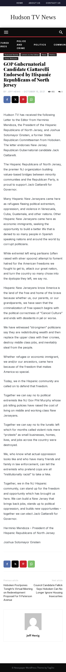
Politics (40, 44)
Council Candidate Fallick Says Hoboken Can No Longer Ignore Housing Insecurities (48, 591)
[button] (61, 32)
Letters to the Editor (30, 54)
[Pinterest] (23, 99)
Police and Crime (21, 45)
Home (20, 3)
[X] (15, 99)
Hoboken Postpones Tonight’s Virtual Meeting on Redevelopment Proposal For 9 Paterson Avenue (18, 592)
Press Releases (11, 58)
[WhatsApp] (31, 99)
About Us (34, 3)
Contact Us (53, 3)
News (44, 54)
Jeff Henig (14, 91)
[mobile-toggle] (6, 32)
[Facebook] (7, 99)
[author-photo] (33, 630)
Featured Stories (11, 54)
